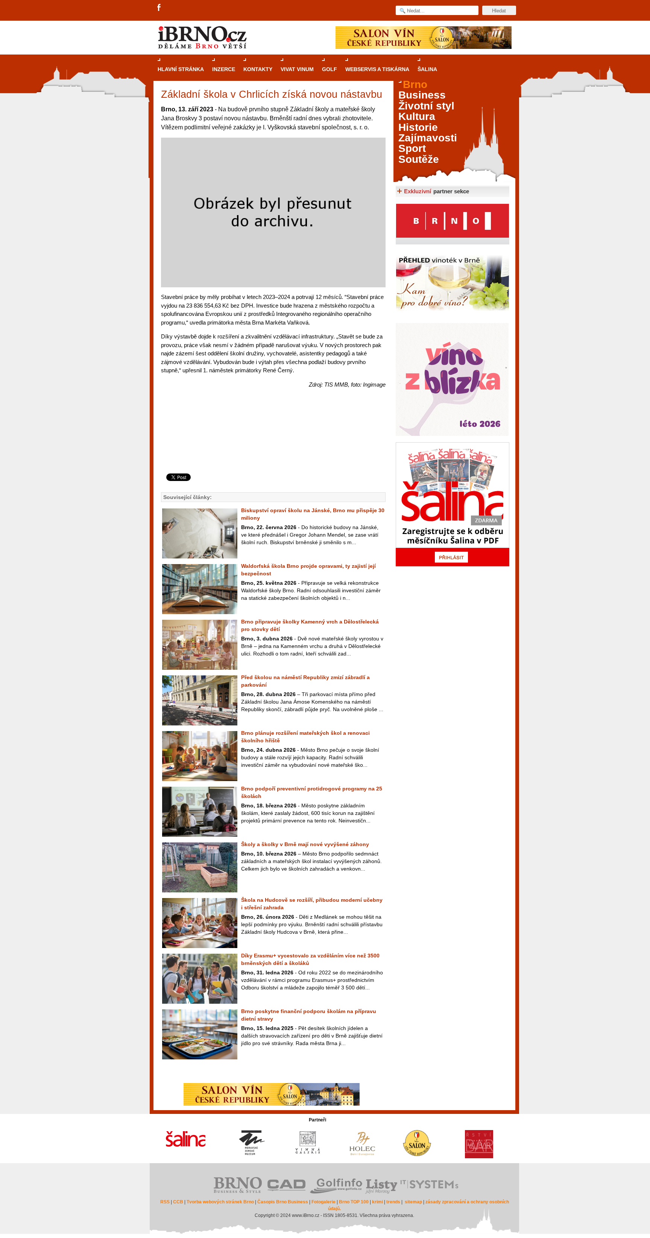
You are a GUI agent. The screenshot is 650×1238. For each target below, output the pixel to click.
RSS (165, 1202)
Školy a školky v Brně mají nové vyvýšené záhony (305, 844)
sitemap (413, 1202)
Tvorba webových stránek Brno (220, 1202)
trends (393, 1202)
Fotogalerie (323, 1202)
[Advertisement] (272, 443)
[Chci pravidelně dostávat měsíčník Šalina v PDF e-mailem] (452, 504)
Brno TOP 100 (354, 1202)
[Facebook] (159, 8)
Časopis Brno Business (282, 1202)
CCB (178, 1202)
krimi (377, 1202)
